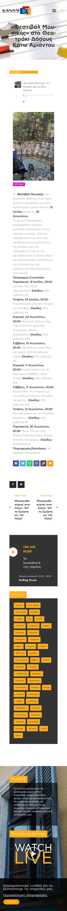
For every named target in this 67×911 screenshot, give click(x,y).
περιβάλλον (21, 708)
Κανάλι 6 (19, 626)
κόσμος (35, 687)
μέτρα (47, 687)
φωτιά (18, 735)
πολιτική (36, 708)
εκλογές (33, 667)
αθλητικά (20, 653)
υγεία (43, 728)
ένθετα (43, 646)
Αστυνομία (20, 612)
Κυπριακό (33, 626)
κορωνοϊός (34, 681)
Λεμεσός (33, 633)
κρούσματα (21, 687)
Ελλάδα (34, 612)
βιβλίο (35, 660)
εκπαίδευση (21, 674)
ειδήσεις (19, 667)
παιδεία (19, 701)
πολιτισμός (20, 715)
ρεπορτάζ (33, 722)
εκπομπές (37, 674)
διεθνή (46, 660)
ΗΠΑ (29, 619)
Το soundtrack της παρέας (32, 562)
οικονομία (33, 694)
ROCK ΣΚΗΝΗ (33, 605)
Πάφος (18, 646)
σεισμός (19, 728)
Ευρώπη (19, 619)
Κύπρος (46, 626)
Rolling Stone (28, 580)
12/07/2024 (15, 72)
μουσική (19, 694)
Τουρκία (31, 646)
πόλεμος (19, 722)
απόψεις (33, 653)
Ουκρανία (34, 639)
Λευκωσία (20, 639)
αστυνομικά (21, 660)
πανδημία (32, 701)
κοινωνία (19, 681)
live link (19, 605)
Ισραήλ (39, 619)
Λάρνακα (19, 633)
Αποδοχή (11, 902)
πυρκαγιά (35, 715)
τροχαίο (32, 728)
